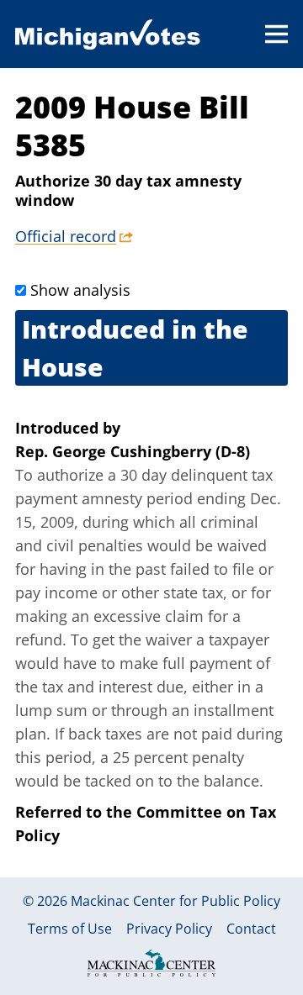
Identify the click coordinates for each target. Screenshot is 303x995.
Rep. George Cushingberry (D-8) (132, 451)
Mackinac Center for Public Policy (175, 901)
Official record (65, 236)
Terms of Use (70, 928)
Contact (251, 928)
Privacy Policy (169, 928)
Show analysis (80, 290)
